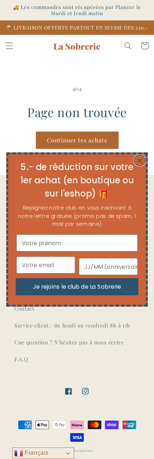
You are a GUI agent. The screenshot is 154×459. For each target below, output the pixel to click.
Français (36, 453)
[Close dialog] (139, 160)
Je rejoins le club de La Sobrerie (77, 286)
